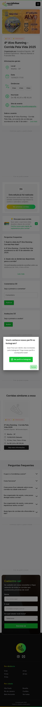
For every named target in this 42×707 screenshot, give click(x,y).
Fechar (33, 367)
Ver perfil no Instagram (22, 359)
